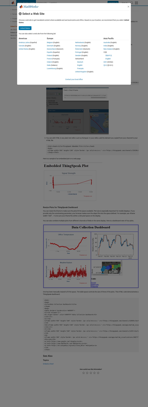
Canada (21, 46)
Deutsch (80, 62)
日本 (105, 62)
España (49, 52)
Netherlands (79, 42)
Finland (49, 55)
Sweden (78, 55)
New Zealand (108, 49)
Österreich (79, 49)
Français (80, 68)
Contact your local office (74, 79)
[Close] (128, 6)
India (105, 46)
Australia (106, 42)
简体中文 (108, 55)
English (79, 65)
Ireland (49, 62)
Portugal (78, 52)
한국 (105, 65)
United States (23, 49)
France (49, 59)
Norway (78, 46)
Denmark (50, 46)
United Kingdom (81, 72)
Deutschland (51, 49)
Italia (49, 65)
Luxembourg (51, 68)
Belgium (50, 42)
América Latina (24, 42)
